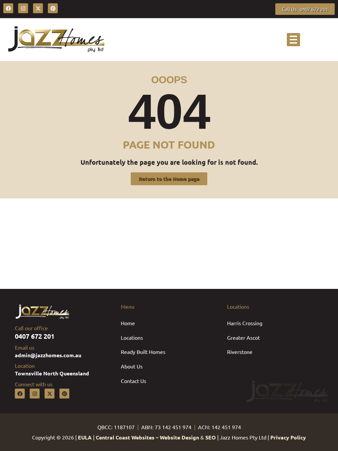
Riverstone (240, 351)
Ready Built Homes (143, 351)
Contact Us (133, 380)
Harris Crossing (244, 323)
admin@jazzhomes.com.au (48, 355)
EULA (85, 437)
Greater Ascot (243, 337)
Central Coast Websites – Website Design (147, 437)
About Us (132, 366)
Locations (132, 337)
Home (128, 323)
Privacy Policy (288, 437)
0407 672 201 (34, 336)
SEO (210, 437)
